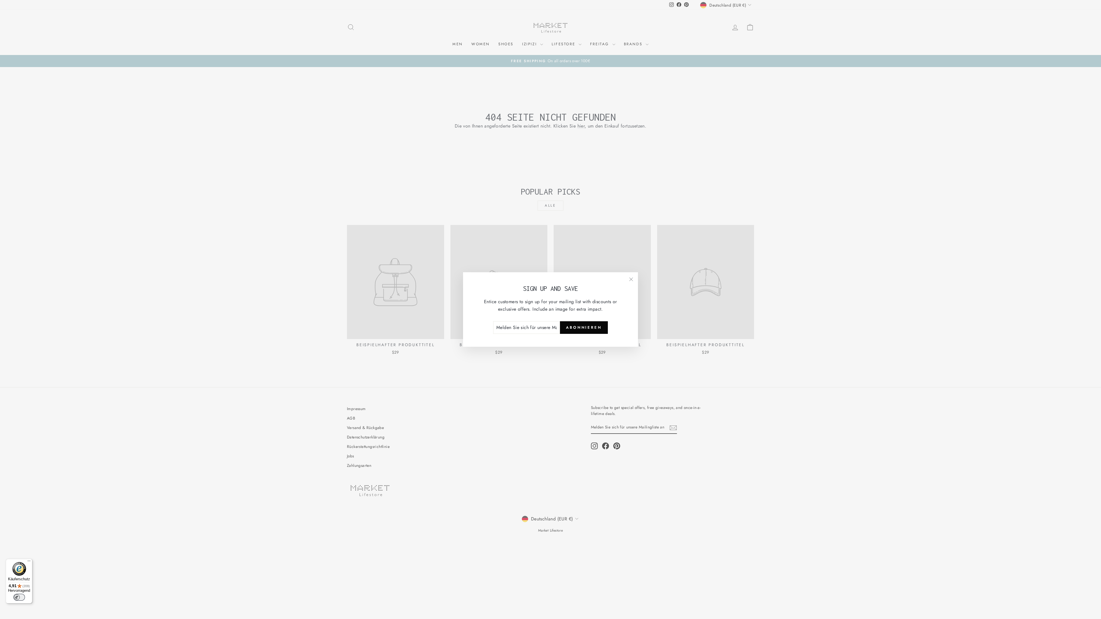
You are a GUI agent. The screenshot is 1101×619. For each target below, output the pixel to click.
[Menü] (29, 562)
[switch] (19, 597)
